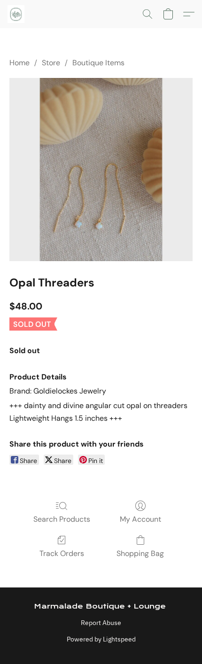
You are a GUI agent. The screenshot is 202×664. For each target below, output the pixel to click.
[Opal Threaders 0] (101, 169)
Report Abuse (101, 622)
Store (51, 63)
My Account (140, 519)
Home (19, 63)
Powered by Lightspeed (101, 639)
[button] (16, 14)
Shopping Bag (140, 553)
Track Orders (61, 553)
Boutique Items (98, 63)
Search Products (61, 519)
